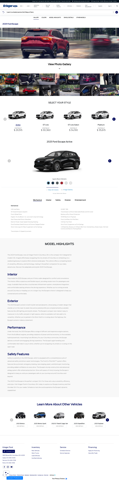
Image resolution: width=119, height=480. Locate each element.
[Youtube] (11, 467)
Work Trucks (35, 453)
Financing (92, 447)
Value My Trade (92, 453)
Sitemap (27, 475)
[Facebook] (4, 467)
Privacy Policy (12, 475)
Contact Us (10, 451)
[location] (72, 1)
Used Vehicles (36, 455)
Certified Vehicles (37, 458)
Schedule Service (65, 450)
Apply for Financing (94, 450)
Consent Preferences (15, 478)
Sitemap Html (33, 475)
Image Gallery (68, 190)
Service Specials (65, 453)
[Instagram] (8, 467)
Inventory (36, 447)
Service (63, 447)
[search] (117, 6)
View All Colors (53, 190)
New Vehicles (35, 450)
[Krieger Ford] (10, 6)
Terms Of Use (20, 475)
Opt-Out (46, 475)
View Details (20, 426)
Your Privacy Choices (58, 478)
